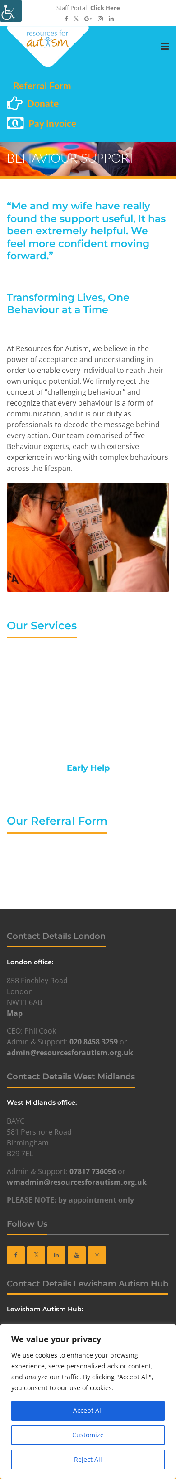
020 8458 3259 (93, 1042)
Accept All (88, 1410)
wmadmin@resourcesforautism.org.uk (77, 1182)
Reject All (88, 1459)
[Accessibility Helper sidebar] (11, 11)
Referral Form (42, 86)
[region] (88, 1401)
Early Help (88, 768)
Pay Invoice (52, 124)
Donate (43, 104)
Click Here (105, 8)
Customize (88, 1435)
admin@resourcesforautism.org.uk (70, 1053)
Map (15, 1013)
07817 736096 (92, 1171)
